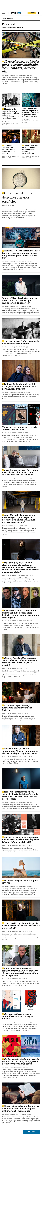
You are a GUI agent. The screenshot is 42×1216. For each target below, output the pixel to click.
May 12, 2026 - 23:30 (25, 261)
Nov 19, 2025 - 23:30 (25, 756)
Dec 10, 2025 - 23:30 (21, 668)
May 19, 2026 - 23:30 (30, 157)
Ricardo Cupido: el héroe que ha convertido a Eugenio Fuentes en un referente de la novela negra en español (19, 661)
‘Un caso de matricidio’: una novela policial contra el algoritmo (20, 342)
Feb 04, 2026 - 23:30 (27, 575)
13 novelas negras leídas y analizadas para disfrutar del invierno (17, 708)
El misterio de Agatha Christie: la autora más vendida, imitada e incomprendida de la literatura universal (10, 114)
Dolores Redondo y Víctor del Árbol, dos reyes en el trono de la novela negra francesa (19, 386)
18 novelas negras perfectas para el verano (20, 882)
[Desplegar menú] (3, 13)
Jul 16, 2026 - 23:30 (25, 75)
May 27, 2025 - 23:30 (25, 931)
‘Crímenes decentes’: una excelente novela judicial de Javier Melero (9, 149)
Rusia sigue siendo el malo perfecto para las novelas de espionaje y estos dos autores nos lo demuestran (20, 1061)
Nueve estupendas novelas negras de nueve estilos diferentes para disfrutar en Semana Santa (20, 1108)
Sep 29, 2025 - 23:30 (25, 802)
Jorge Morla (6, 525)
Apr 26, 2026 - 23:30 (25, 306)
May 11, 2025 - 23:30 (21, 978)
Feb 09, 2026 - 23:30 (20, 525)
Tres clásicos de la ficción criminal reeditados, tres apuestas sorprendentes (30, 149)
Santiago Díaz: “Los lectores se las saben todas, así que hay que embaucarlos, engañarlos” (19, 300)
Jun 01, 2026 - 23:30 (10, 157)
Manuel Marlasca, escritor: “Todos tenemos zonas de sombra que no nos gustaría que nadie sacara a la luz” (21, 254)
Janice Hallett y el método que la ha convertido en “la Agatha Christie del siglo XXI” (21, 926)
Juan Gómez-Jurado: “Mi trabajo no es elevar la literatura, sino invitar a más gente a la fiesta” (20, 472)
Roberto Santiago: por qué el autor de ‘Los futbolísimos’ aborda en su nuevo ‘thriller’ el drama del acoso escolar (20, 795)
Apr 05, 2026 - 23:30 (24, 392)
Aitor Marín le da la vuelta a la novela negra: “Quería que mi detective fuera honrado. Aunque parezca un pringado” (19, 518)
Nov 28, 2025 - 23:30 (21, 713)
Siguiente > (31, 1131)
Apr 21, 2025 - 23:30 (21, 1067)
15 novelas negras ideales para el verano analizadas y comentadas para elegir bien (20, 66)
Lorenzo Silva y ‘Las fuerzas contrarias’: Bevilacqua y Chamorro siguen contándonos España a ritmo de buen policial (20, 972)
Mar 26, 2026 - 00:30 (21, 433)
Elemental (8, 24)
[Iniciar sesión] (38, 13)
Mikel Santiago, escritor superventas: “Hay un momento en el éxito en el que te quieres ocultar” (21, 751)
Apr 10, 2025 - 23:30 (25, 1114)
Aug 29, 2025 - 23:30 (25, 845)
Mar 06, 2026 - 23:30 (25, 478)
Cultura (10, 18)
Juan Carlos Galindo (8, 75)
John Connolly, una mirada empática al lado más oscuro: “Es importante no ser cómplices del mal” (30, 112)
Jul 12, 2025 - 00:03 (25, 886)
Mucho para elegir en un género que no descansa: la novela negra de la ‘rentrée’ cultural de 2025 (20, 840)
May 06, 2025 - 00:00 (25, 1022)
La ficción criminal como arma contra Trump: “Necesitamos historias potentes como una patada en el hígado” (20, 614)
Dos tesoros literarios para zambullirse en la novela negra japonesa (17, 1016)
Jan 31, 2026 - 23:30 (25, 620)
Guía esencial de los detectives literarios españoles (17, 197)
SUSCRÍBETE (31, 13)
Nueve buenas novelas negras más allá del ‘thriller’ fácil (19, 428)
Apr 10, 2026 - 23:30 (21, 347)
